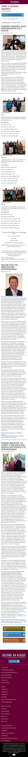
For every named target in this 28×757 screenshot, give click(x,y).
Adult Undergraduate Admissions (9, 672)
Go (23, 19)
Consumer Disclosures (6, 725)
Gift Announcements (6, 22)
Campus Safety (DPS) (6, 702)
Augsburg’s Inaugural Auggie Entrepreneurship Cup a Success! (13, 28)
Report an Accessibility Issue (8, 733)
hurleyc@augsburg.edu (13, 255)
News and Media (5, 713)
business (7, 259)
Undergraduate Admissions (7, 669)
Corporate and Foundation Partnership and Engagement (11, 640)
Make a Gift (5, 15)
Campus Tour (4, 680)
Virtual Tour (4, 708)
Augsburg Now (4, 718)
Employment (4, 716)
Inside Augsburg (5, 711)
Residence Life (4, 691)
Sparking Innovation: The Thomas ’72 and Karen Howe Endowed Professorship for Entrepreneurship (13, 446)
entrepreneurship (14, 259)
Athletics (3, 686)
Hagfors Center (17, 622)
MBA (23, 259)
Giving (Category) (10, 257)
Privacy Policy (4, 735)
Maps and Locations (6, 706)
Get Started (13, 661)
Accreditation (4, 730)
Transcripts (4, 696)
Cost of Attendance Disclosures (8, 728)
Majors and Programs (6, 677)
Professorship (13, 437)
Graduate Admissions (6, 675)
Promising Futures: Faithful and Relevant (12, 634)
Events (20, 259)
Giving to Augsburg (10, 432)
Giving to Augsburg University (10, 7)
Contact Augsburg (5, 740)
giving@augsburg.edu (6, 11)
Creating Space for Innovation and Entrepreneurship (9, 267)
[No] (26, 749)
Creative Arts (4, 689)
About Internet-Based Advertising (9, 738)
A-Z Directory (4, 667)
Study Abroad (4, 694)
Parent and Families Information (9, 699)
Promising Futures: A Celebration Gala (12, 629)
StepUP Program (5, 682)
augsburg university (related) (12, 435)
